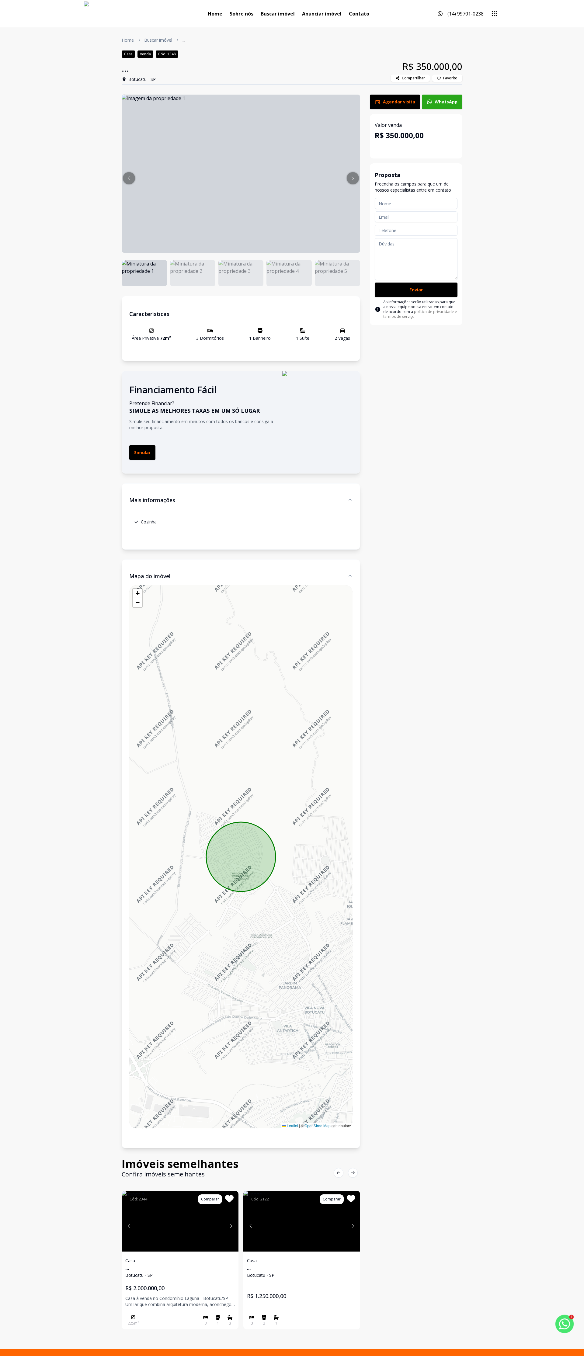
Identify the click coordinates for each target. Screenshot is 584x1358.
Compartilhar (413, 78)
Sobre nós (241, 13)
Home (215, 13)
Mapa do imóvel (149, 576)
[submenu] (494, 14)
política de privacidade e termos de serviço (420, 314)
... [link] (183, 40)
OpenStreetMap (317, 1125)
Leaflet (292, 1125)
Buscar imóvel (278, 13)
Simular (142, 452)
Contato (359, 13)
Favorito (450, 78)
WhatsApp (446, 102)
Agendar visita (399, 102)
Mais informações (152, 500)
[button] (129, 178)
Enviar (416, 290)
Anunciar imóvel (322, 13)
